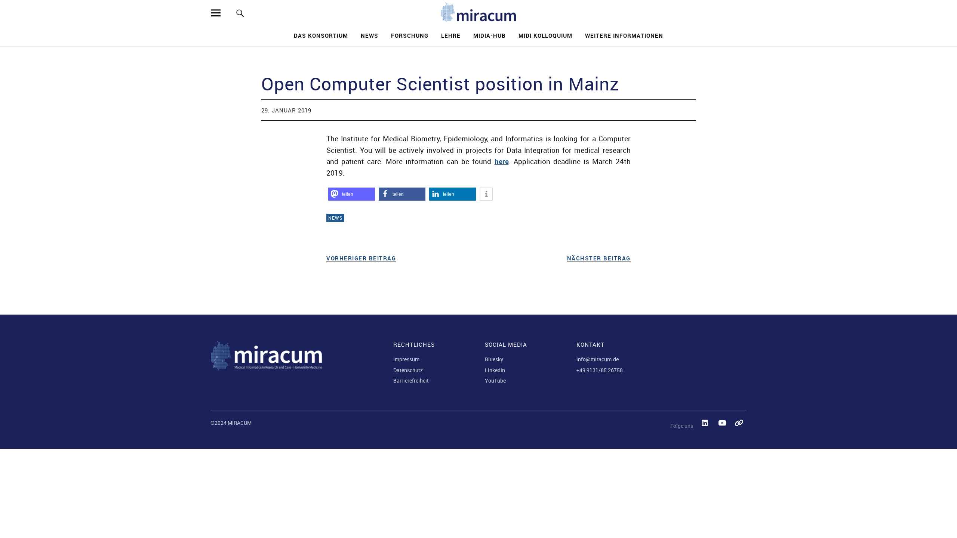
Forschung (409, 35)
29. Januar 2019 (286, 110)
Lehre (451, 35)
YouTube (495, 380)
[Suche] (240, 13)
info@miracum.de (597, 359)
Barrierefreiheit (411, 380)
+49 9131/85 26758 (599, 370)
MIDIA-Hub (489, 35)
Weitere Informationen (624, 35)
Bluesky (494, 359)
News (369, 35)
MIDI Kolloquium (545, 35)
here (502, 161)
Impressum (406, 359)
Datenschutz (408, 370)
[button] (351, 194)
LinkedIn (495, 370)
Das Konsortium (321, 35)
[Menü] (215, 13)
